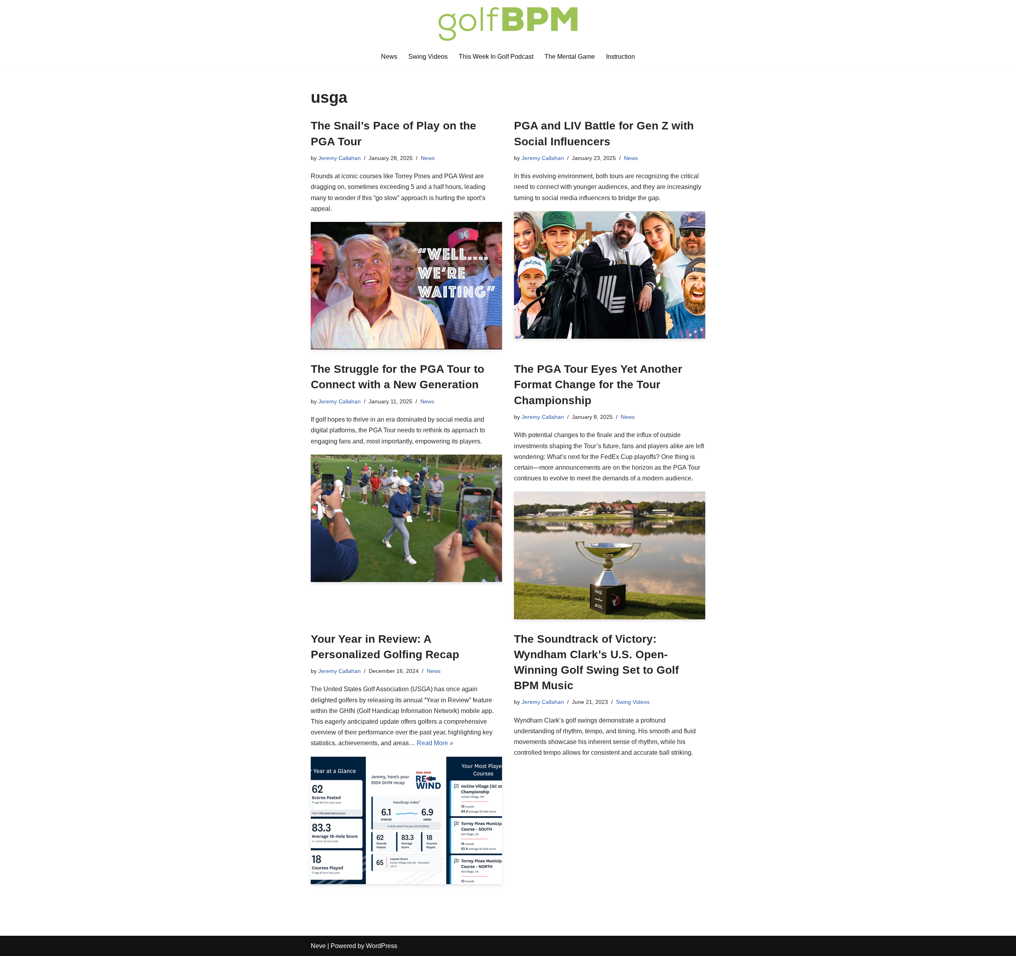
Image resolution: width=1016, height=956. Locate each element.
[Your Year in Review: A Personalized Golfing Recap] (406, 820)
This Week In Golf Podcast (496, 56)
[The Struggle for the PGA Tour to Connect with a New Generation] (406, 518)
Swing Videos (428, 56)
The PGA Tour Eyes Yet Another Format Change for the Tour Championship (598, 384)
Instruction (620, 56)
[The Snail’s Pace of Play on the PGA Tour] (406, 285)
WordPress (381, 946)
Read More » (435, 743)
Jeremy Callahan (339, 158)
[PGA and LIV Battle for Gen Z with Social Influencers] (609, 275)
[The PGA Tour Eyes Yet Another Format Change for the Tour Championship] (609, 555)
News (389, 56)
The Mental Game (570, 56)
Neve (318, 946)
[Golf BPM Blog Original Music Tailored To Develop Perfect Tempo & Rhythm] (508, 24)
